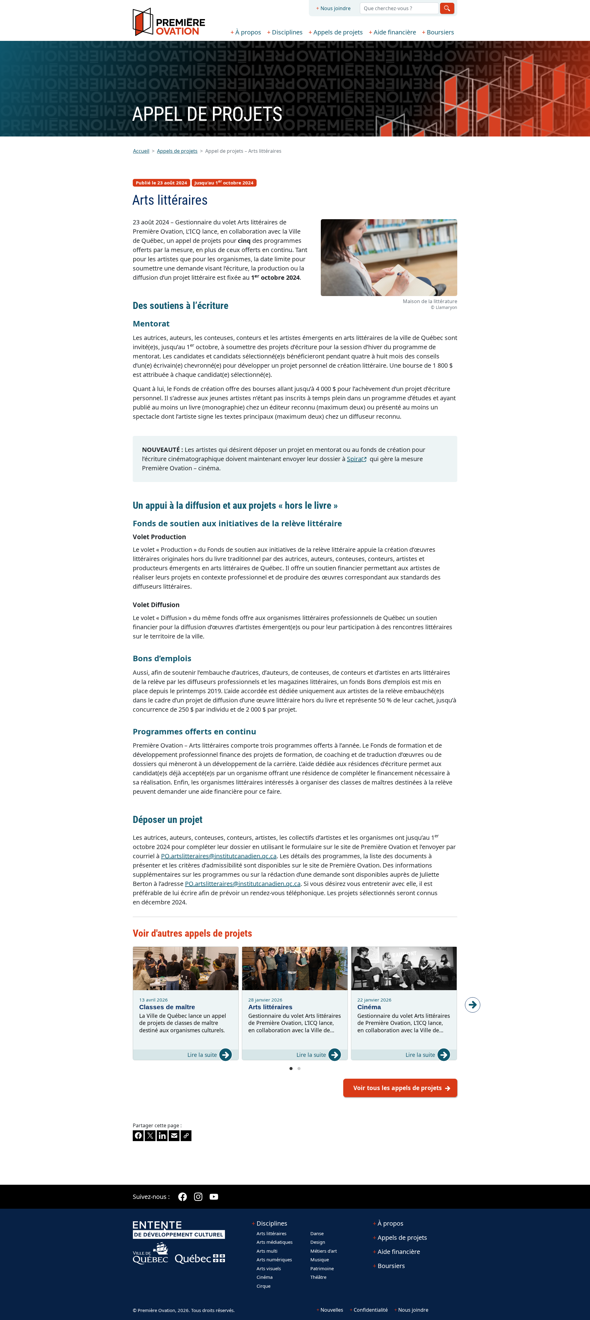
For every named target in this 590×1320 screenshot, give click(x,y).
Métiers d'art (323, 1251)
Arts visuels (269, 1268)
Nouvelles (332, 1309)
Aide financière (395, 32)
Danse (317, 1233)
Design (317, 1242)
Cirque (263, 1286)
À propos (248, 32)
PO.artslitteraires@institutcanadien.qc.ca (219, 856)
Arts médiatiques (275, 1242)
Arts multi (267, 1251)
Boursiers (440, 32)
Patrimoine (322, 1268)
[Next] (472, 1005)
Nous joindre (336, 8)
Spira (357, 459)
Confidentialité (371, 1309)
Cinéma (265, 1277)
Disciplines (287, 32)
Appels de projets (338, 32)
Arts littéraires (271, 1233)
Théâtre (318, 1277)
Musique (319, 1259)
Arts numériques (274, 1259)
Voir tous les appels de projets (397, 1088)
